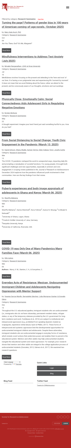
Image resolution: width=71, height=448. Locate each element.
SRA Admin (9, 258)
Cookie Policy (39, 433)
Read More (6, 50)
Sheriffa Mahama (11, 198)
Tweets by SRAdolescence (46, 385)
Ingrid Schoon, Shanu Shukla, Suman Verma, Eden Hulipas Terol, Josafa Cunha (35, 150)
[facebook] (58, 417)
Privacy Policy (31, 433)
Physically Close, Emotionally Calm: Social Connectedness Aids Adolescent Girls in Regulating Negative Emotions (33, 103)
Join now (57, 423)
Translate (19, 364)
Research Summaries (18, 35)
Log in (66, 423)
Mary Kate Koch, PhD (13, 32)
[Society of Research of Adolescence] (13, 7)
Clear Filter (41, 19)
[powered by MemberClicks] (35, 436)
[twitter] (61, 417)
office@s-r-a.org (59, 429)
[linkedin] (64, 417)
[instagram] (68, 417)
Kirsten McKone (11, 113)
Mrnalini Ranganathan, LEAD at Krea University (22, 66)
